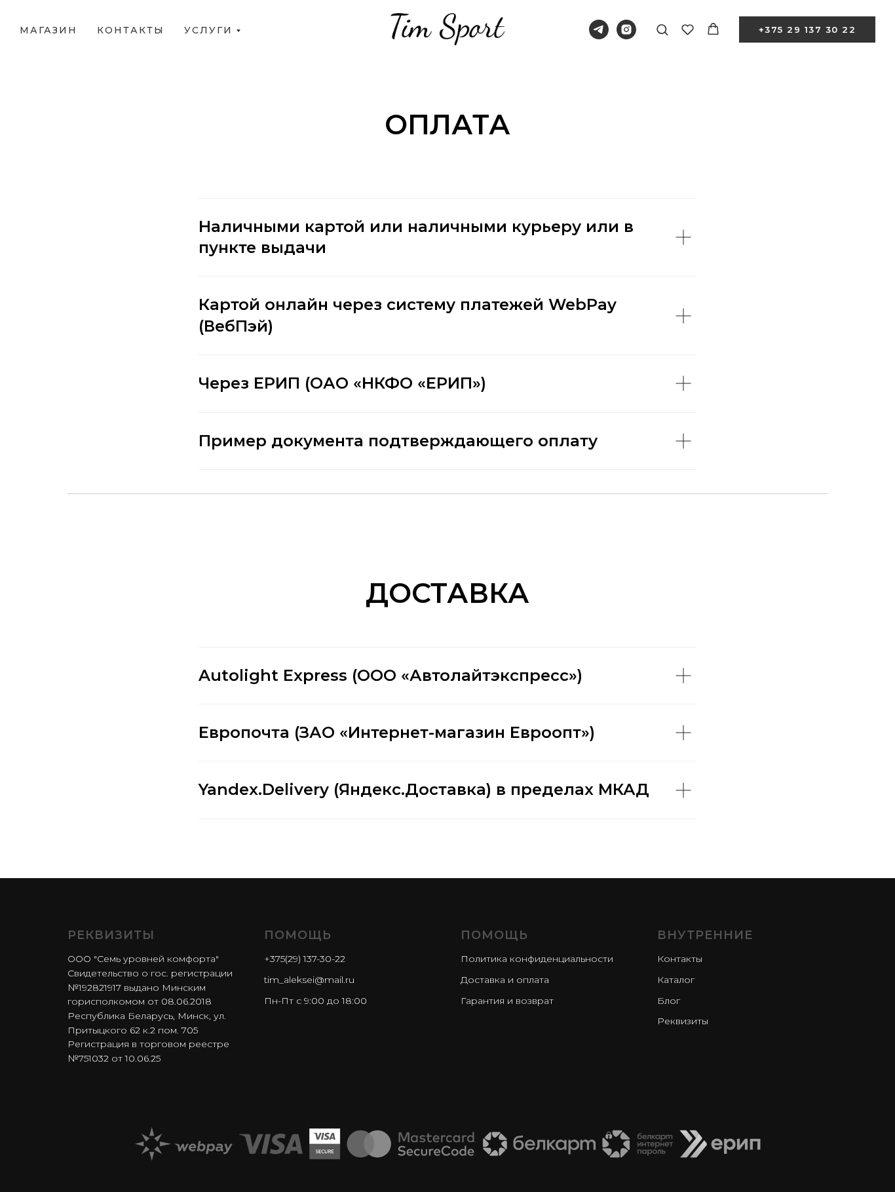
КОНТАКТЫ (130, 30)
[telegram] (599, 29)
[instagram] (626, 29)
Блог (668, 1001)
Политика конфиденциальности (537, 959)
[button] (662, 29)
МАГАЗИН (48, 30)
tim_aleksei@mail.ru (309, 980)
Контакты (679, 959)
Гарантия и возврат (507, 1001)
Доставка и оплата (505, 980)
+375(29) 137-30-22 (304, 959)
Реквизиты (682, 1021)
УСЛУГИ (208, 30)
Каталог (676, 980)
